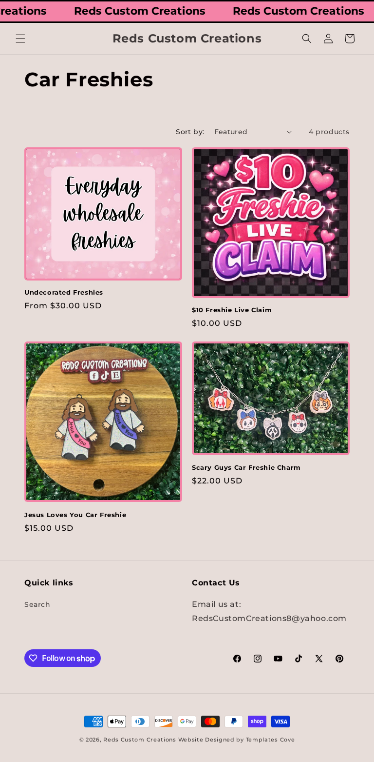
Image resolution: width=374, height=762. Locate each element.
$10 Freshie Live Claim (232, 310)
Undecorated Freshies (63, 292)
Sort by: (190, 131)
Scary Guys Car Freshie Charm (246, 467)
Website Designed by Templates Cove (236, 739)
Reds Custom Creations (139, 739)
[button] (20, 38)
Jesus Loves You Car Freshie (75, 515)
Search (37, 604)
